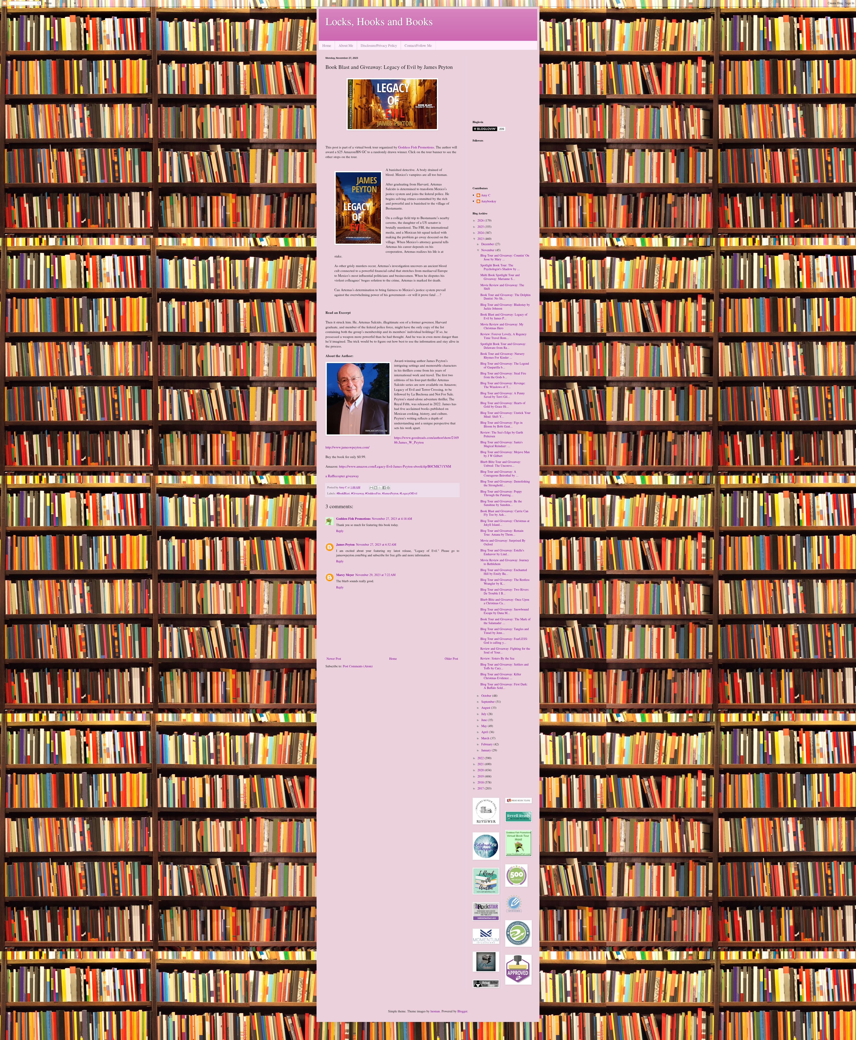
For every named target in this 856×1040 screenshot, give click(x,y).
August (486, 707)
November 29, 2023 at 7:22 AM (375, 575)
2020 (481, 770)
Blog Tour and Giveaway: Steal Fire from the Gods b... (503, 375)
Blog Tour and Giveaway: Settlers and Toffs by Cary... (504, 666)
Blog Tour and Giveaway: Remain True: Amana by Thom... (501, 532)
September (488, 701)
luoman (435, 1011)
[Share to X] (380, 487)
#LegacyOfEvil (408, 493)
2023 (481, 238)
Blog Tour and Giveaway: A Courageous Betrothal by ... (499, 473)
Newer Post (334, 658)
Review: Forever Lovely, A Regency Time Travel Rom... (503, 336)
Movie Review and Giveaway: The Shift (502, 287)
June (484, 720)
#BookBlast (343, 493)
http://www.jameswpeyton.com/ (347, 447)
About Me (346, 45)
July (484, 714)
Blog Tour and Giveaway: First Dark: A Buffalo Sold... (504, 686)
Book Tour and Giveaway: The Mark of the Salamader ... (505, 621)
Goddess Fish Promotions (416, 147)
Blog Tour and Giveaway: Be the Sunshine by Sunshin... (501, 503)
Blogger (462, 1011)
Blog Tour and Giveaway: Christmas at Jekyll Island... (504, 523)
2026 (481, 220)
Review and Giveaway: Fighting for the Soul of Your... (505, 650)
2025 (481, 226)
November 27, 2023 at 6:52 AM (376, 544)
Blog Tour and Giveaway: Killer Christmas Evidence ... (500, 676)
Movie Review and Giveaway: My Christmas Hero (501, 326)
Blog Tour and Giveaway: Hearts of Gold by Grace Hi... (502, 405)
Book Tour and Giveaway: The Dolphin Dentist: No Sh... (505, 297)
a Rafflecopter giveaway (342, 476)
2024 (481, 232)
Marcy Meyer (345, 574)
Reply (340, 531)
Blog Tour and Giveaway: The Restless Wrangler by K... (504, 582)
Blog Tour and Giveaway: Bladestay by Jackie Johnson (505, 306)
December (488, 244)
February (487, 744)
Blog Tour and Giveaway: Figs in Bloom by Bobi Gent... (501, 424)
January (486, 750)
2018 (481, 782)
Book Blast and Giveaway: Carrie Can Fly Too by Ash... (504, 513)
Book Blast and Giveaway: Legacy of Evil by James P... (503, 316)
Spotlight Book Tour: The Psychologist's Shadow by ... (500, 267)
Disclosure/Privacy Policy (379, 45)
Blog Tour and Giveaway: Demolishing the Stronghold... (505, 483)
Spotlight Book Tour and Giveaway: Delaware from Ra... (503, 346)
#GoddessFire (373, 493)
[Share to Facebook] (384, 487)
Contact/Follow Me (418, 45)
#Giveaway (357, 493)
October (486, 695)
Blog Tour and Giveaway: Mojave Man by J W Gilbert (505, 454)
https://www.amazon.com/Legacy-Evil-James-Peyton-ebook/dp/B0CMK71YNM (395, 466)
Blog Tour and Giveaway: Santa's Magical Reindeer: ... (501, 444)
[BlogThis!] (375, 487)
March (485, 738)
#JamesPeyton (390, 493)
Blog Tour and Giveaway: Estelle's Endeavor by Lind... (502, 552)
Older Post (451, 658)
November (488, 250)
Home (326, 45)
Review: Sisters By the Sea (497, 658)
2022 (481, 758)
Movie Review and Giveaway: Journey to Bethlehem (504, 562)
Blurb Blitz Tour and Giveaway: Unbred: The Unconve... (500, 464)
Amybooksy (488, 201)
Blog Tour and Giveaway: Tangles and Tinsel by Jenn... (504, 631)
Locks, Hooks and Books (379, 21)
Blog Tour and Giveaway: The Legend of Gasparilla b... (504, 365)
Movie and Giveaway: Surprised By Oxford (502, 542)
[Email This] (371, 487)
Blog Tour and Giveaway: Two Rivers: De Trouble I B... (504, 591)
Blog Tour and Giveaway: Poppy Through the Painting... (501, 493)
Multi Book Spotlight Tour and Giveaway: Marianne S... (500, 277)
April (485, 732)
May (484, 726)
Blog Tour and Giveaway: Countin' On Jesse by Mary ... (504, 257)
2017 (481, 788)
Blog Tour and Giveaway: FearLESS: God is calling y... (504, 641)
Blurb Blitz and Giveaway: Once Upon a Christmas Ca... (504, 601)
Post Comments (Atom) (358, 666)
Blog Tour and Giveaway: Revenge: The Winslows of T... (502, 385)
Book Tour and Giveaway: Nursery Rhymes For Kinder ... (502, 355)
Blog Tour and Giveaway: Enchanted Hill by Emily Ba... (503, 572)
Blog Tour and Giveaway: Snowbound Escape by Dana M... (504, 611)
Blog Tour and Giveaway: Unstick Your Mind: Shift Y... (505, 415)
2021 (481, 764)
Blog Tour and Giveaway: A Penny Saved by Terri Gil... (502, 395)
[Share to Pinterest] (388, 487)
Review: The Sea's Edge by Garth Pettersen (501, 434)
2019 (481, 776)
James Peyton (345, 544)
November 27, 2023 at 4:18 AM (392, 518)
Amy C (485, 195)
